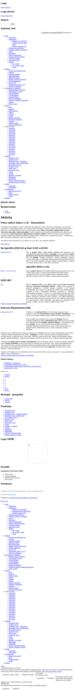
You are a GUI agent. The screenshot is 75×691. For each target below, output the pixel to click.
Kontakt (7, 198)
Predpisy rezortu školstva (16, 48)
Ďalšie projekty (13, 111)
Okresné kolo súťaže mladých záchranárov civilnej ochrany (23, 366)
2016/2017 (12, 144)
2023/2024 (12, 133)
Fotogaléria (12, 186)
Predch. (7, 376)
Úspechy (7, 402)
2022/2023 (12, 135)
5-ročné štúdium (14, 95)
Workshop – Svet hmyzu (12, 363)
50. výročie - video (18, 65)
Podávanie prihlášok (15, 98)
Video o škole (13, 104)
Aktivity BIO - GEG (11, 368)
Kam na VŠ (12, 83)
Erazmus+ (12, 109)
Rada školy (12, 53)
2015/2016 (12, 147)
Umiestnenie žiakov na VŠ (17, 85)
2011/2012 (12, 154)
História (11, 62)
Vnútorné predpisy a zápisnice (18, 50)
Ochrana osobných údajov (17, 57)
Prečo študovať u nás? (15, 91)
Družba (11, 116)
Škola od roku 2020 (15, 191)
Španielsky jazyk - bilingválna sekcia (16, 414)
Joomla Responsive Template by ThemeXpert (23, 498)
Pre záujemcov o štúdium (12, 88)
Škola (6, 36)
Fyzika (11, 172)
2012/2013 (12, 151)
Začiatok (7, 374)
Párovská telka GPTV (15, 125)
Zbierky (11, 112)
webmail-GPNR (56, 32)
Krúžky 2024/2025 (14, 118)
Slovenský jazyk (14, 158)
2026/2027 (12, 128)
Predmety (8, 156)
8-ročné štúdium (14, 97)
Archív (11, 196)
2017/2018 (12, 146)
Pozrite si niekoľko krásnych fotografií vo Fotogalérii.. (17, 355)
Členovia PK (9, 398)
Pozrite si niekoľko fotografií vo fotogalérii (14, 303)
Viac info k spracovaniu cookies (51, 671)
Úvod (6, 211)
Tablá (14, 67)
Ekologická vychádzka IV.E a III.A (15, 364)
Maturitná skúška (14, 76)
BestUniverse (12, 494)
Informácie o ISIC (14, 60)
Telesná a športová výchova (17, 182)
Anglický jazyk (13, 159)
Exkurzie (11, 114)
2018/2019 (12, 142)
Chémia (11, 173)
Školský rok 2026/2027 (19, 41)
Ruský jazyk (12, 168)
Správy (11, 51)
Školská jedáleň (13, 194)
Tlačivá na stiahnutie (15, 86)
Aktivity (7, 105)
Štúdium (7, 69)
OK (13, 24)
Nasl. (6, 388)
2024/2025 (12, 132)
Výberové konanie (14, 58)
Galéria (7, 184)
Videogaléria (12, 187)
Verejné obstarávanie (15, 55)
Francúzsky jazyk (14, 170)
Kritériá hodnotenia (15, 81)
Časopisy (11, 121)
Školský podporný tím (19, 46)
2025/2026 (12, 130)
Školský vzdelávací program (17, 79)
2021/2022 (12, 137)
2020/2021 (12, 139)
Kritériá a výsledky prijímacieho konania (21, 567)
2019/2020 (12, 140)
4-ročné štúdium (14, 93)
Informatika (12, 179)
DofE (10, 107)
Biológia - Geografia (15, 175)
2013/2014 (12, 153)
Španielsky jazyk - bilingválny (18, 161)
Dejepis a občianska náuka (17, 180)
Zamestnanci (12, 39)
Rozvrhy (11, 72)
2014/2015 (12, 149)
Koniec (7, 390)
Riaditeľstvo (12, 37)
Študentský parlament (15, 119)
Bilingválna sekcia (14, 78)
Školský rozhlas (13, 123)
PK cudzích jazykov (15, 165)
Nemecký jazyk (13, 166)
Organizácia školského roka (17, 71)
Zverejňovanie (9, 189)
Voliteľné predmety (15, 74)
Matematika (12, 177)
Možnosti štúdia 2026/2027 (17, 90)
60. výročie (15, 64)
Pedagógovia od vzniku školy (21, 511)
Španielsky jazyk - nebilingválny (19, 163)
